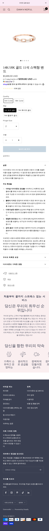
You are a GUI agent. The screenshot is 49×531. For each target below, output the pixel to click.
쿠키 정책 (30, 395)
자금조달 (6, 419)
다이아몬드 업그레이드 (35, 391)
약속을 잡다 (7, 399)
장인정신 (6, 404)
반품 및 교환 (13, 273)
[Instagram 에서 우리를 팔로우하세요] (11, 492)
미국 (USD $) (9, 502)
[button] (24, 80)
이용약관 (30, 399)
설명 (5, 165)
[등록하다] (40, 470)
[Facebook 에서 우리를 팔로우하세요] (6, 492)
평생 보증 (11, 285)
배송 (9, 279)
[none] (8, 100)
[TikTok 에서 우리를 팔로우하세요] (23, 492)
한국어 (21, 502)
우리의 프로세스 (9, 395)
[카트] (44, 9)
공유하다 (6, 156)
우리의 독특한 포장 (10, 257)
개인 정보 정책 (32, 408)
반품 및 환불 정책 (33, 404)
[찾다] (9, 9)
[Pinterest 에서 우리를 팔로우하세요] (17, 492)
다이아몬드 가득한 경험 (12, 264)
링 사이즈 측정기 (9, 415)
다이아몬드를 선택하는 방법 (12, 409)
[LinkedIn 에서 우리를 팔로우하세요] (28, 492)
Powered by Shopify (22, 509)
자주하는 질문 (8, 424)
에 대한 (5, 391)
